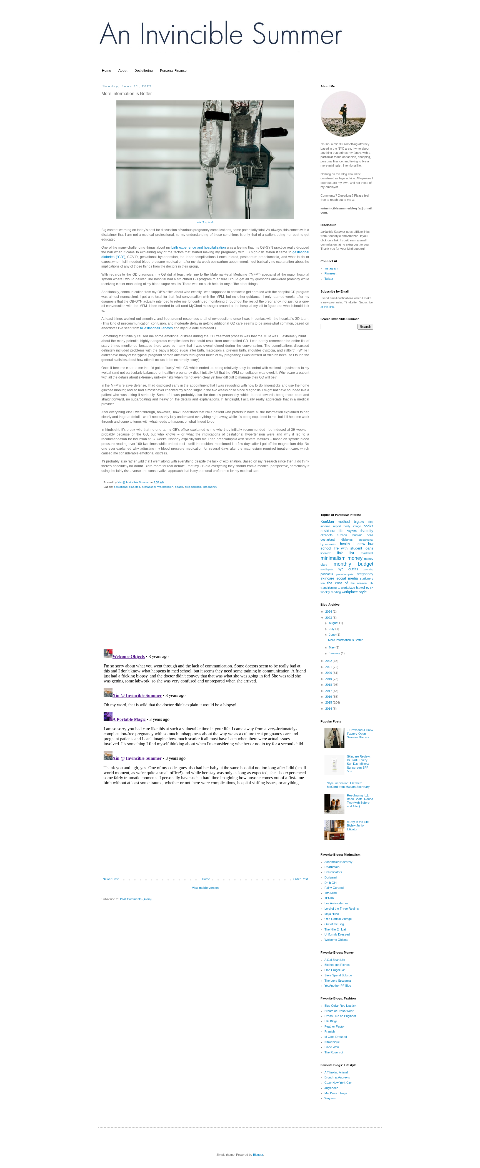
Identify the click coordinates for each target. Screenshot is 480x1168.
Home (106, 71)
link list (345, 553)
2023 (329, 617)
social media (347, 578)
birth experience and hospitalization (198, 247)
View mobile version (205, 887)
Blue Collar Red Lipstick (340, 1005)
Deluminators (333, 872)
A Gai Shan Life (334, 959)
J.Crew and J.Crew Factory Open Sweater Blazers (360, 733)
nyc (341, 569)
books (368, 526)
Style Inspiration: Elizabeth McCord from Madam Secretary (348, 784)
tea (323, 583)
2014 (329, 708)
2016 (329, 696)
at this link (327, 306)
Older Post (300, 879)
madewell (367, 553)
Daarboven (331, 866)
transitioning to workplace (338, 587)
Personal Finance (173, 71)
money (355, 558)
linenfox (326, 553)
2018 (329, 684)
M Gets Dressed (335, 1036)
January (335, 653)
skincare (327, 578)
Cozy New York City (338, 1082)
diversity (366, 531)
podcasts (327, 574)
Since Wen (331, 1047)
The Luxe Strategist (337, 980)
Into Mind (330, 893)
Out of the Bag (334, 924)
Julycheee (331, 1088)
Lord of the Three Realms (341, 908)
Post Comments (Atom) (136, 899)
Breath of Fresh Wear (339, 1011)
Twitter (328, 278)
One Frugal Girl (334, 970)
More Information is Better (345, 640)
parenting (368, 569)
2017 (329, 690)
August (334, 623)
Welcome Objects (336, 939)
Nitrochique (332, 1042)
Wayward (330, 1098)
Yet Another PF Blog (337, 985)
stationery (366, 578)
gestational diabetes (127, 486)
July (332, 628)
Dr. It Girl (330, 882)
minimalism (333, 558)
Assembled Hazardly (338, 861)
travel (360, 587)
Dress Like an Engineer (340, 1016)
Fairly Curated (334, 887)
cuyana (352, 531)
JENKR (329, 898)
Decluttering (143, 71)
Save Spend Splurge (338, 975)
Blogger (258, 1154)
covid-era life (332, 531)
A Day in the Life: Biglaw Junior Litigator (358, 825)
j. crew (359, 544)
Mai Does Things (335, 1093)
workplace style (354, 592)
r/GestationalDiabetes (156, 328)
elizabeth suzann (334, 535)
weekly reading (331, 592)
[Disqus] (205, 572)
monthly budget (353, 564)
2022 (329, 660)
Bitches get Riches (337, 964)
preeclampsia (193, 486)
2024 (329, 611)
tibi (371, 583)
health (179, 486)
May (332, 647)
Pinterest (330, 273)
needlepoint (327, 569)
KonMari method (335, 521)
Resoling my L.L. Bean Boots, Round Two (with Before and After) (360, 801)
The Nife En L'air (335, 929)
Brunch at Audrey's (337, 1077)
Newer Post (111, 879)
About (122, 71)
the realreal (359, 583)
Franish (329, 1031)
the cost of (337, 583)
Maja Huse (331, 913)
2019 (329, 678)
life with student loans (354, 548)
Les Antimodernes (336, 903)
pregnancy (210, 486)
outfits (353, 569)
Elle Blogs (331, 1021)
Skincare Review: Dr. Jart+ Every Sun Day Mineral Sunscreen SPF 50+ (359, 764)
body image (352, 526)
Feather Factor (334, 1026)
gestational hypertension (157, 486)
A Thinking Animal (336, 1072)
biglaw (359, 521)
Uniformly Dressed (337, 934)
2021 (329, 667)
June (332, 634)
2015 (329, 702)
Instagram (331, 268)
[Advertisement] (205, 832)
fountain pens (362, 535)
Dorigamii (330, 877)
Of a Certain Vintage (338, 918)
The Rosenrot (333, 1052)
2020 (329, 672)
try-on (369, 587)
